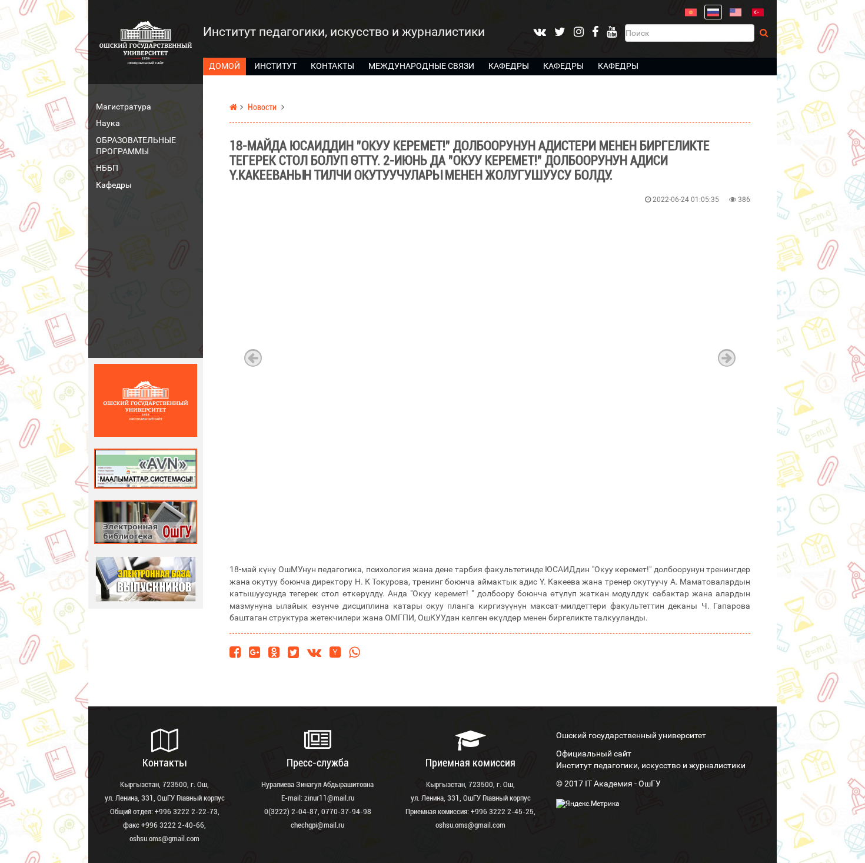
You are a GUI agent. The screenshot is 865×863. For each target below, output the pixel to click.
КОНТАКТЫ (332, 66)
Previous (253, 358)
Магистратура (123, 107)
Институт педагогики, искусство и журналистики (344, 32)
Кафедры (508, 66)
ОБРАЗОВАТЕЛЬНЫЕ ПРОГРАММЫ (136, 146)
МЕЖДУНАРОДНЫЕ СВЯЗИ (421, 66)
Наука (108, 123)
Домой (224, 66)
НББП (107, 168)
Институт (275, 66)
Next (727, 358)
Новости (262, 107)
